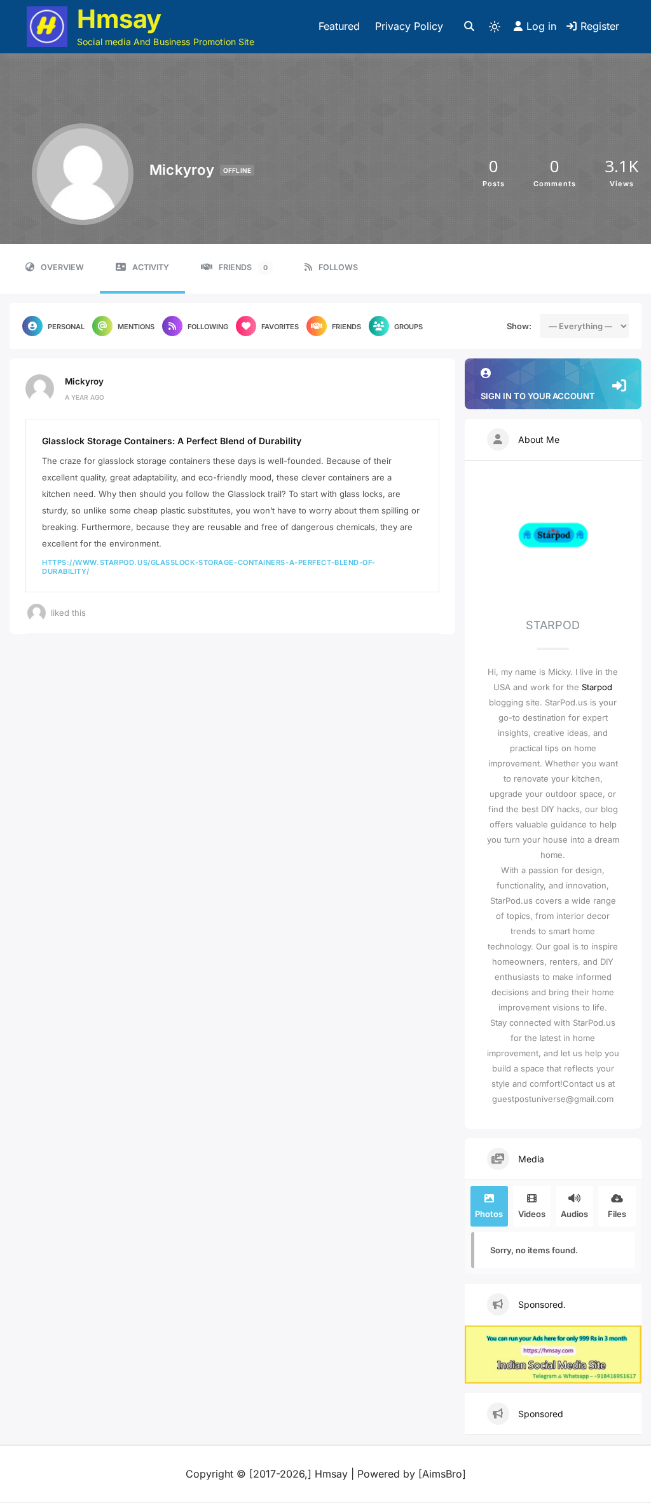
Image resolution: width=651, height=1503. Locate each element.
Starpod (597, 687)
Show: (519, 326)
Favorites (280, 326)
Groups (408, 326)
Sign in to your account (538, 396)
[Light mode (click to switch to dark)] (494, 27)
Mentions (136, 326)
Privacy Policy (409, 26)
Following (208, 326)
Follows (338, 267)
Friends (243, 267)
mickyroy (84, 381)
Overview (62, 267)
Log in (541, 26)
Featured (339, 26)
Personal (66, 326)
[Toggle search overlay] (469, 26)
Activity (150, 267)
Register (599, 26)
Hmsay (119, 18)
